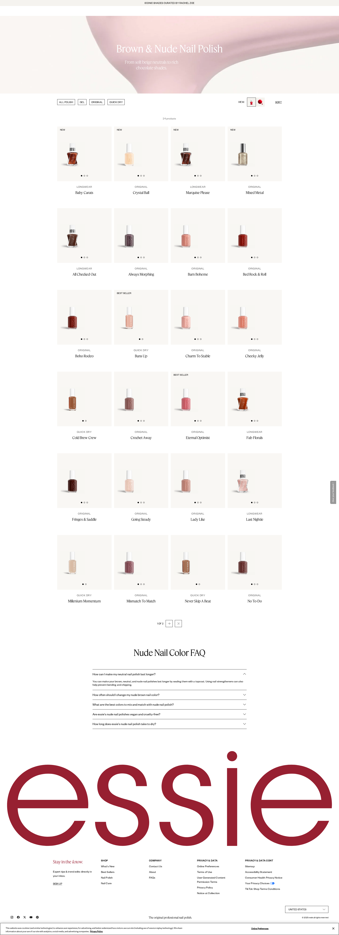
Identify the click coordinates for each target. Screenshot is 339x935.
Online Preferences (208, 866)
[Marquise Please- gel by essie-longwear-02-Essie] (216, 147)
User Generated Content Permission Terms (211, 879)
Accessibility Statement (258, 872)
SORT (278, 102)
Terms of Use (204, 872)
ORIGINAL (97, 102)
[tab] (81, 175)
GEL (82, 102)
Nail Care (106, 883)
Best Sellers (107, 872)
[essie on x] (24, 917)
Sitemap (250, 866)
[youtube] (31, 917)
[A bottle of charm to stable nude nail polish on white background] (186, 310)
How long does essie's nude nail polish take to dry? (124, 724)
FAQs (152, 877)
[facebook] (18, 917)
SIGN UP (57, 883)
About (152, 872)
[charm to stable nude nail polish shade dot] (216, 310)
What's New (107, 866)
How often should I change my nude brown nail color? (126, 695)
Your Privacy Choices (257, 883)
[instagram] (12, 917)
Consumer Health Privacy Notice (263, 877)
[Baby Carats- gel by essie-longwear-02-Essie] (103, 147)
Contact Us (155, 866)
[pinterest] (37, 917)
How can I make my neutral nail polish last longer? (124, 674)
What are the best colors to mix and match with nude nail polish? (133, 704)
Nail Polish (107, 877)
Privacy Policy (205, 887)
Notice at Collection (208, 893)
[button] (169, 623)
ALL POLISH (66, 102)
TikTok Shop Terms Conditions (262, 889)
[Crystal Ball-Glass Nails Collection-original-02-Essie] (159, 147)
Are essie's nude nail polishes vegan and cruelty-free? (126, 714)
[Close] (333, 928)
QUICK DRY (116, 102)
